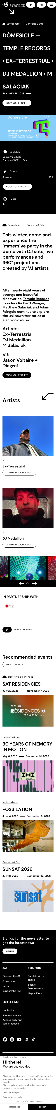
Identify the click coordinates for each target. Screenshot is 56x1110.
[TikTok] (33, 1039)
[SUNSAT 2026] (28, 886)
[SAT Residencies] (28, 701)
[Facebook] (5, 1039)
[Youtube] (19, 1039)
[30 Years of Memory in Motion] (28, 763)
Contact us (8, 1010)
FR (41, 4)
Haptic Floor (35, 993)
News (5, 986)
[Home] (13, 4)
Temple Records (36, 299)
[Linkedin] (26, 1039)
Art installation (10, 802)
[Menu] (51, 5)
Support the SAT (11, 991)
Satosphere (9, 981)
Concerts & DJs (11, 737)
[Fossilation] (28, 826)
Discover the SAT (12, 976)
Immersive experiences (20, 676)
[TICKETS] (30, 5)
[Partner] (10, 606)
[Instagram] (12, 1039)
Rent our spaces (11, 1015)
